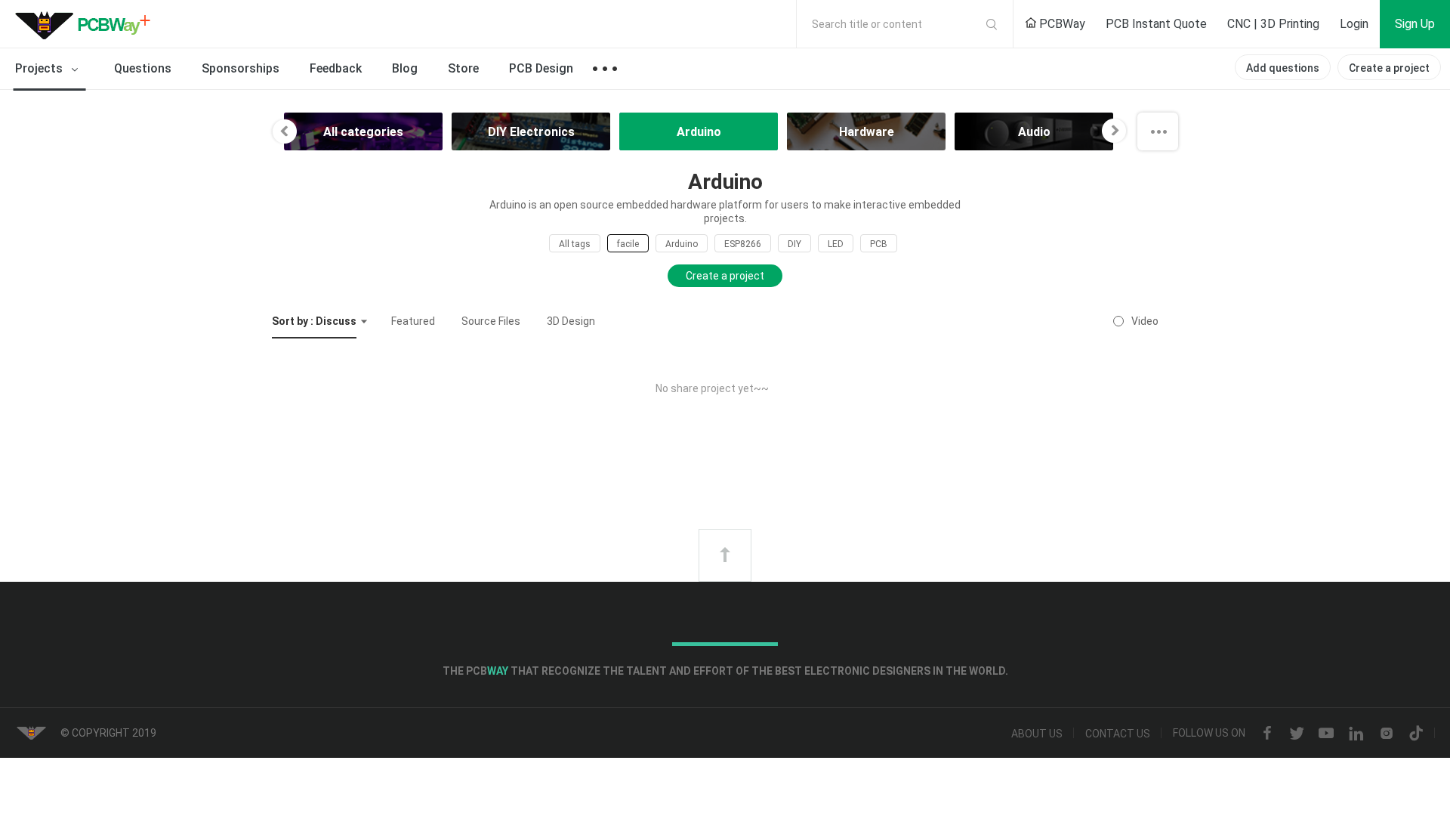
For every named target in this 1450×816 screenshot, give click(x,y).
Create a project (1389, 68)
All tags (575, 244)
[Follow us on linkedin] (1356, 733)
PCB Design (541, 68)
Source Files (490, 321)
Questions (142, 68)
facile (628, 244)
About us (1037, 734)
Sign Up (1415, 24)
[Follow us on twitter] (1296, 733)
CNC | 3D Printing (1273, 24)
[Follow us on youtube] (1326, 733)
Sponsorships (240, 68)
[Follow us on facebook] (1267, 733)
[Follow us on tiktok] (1416, 733)
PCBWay (1060, 24)
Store (463, 68)
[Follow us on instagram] (1386, 733)
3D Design (571, 321)
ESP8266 (742, 244)
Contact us (1117, 734)
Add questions (1282, 68)
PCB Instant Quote (1156, 24)
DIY (794, 244)
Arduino (681, 244)
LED (836, 244)
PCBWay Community (87, 24)
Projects (40, 68)
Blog (405, 68)
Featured (413, 321)
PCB (878, 244)
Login (1354, 24)
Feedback (336, 68)
